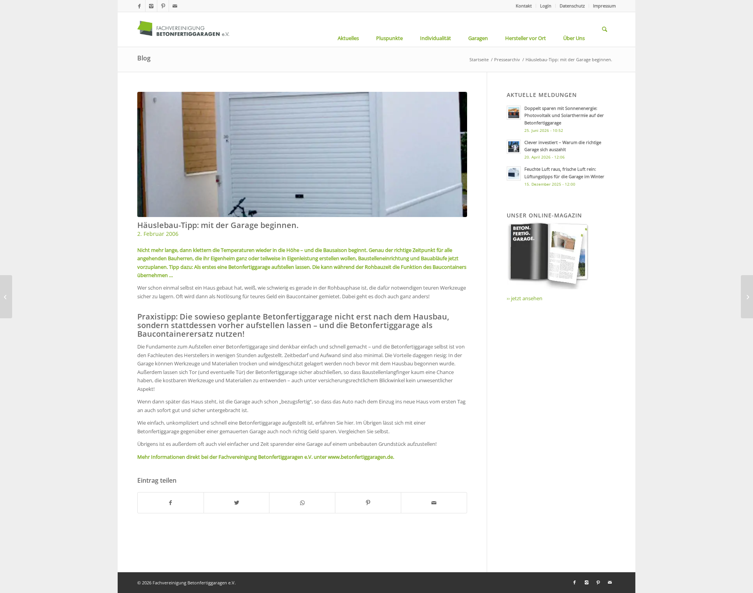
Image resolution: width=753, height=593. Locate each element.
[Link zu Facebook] (139, 6)
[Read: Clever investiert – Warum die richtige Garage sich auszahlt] (514, 147)
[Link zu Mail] (175, 6)
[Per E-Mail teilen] (434, 503)
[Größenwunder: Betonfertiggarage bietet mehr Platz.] (747, 296)
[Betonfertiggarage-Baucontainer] (302, 154)
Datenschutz (572, 6)
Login (545, 6)
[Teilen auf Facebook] (171, 503)
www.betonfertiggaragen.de (360, 456)
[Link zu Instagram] (151, 6)
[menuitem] (524, 6)
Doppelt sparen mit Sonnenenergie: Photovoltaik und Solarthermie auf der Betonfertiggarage (564, 115)
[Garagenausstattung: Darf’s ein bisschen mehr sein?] (6, 296)
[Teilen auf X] (236, 503)
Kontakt (524, 6)
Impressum (604, 6)
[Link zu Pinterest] (163, 6)
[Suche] (604, 29)
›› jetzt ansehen (524, 298)
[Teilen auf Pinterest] (368, 503)
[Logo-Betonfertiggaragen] (183, 29)
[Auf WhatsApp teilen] (302, 503)
